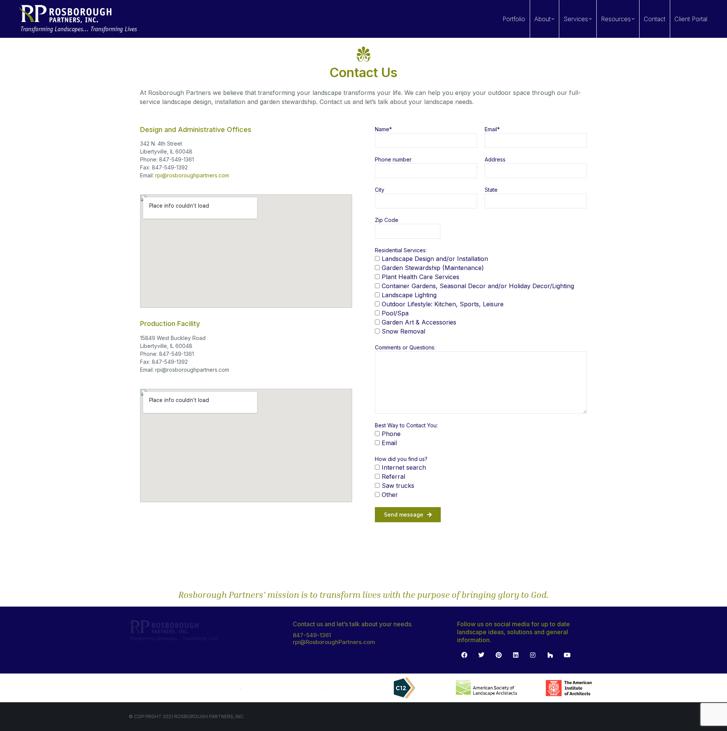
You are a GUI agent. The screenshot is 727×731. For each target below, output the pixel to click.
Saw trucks (398, 485)
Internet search (404, 467)
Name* (383, 129)
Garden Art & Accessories (419, 322)
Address (495, 159)
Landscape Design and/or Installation (435, 258)
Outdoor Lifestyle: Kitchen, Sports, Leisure (443, 304)
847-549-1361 (312, 635)
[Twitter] (481, 655)
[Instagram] (533, 655)
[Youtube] (567, 655)
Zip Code (386, 220)
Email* (492, 129)
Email (389, 443)
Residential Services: (401, 250)
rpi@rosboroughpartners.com (192, 175)
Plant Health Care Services (420, 277)
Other (390, 494)
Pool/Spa (395, 313)
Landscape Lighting (409, 295)
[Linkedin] (516, 655)
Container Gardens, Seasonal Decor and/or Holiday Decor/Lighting (478, 286)
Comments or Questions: (405, 347)
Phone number (393, 159)
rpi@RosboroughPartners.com (334, 642)
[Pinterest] (498, 655)
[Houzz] (550, 655)
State (491, 189)
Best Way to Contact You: (406, 425)
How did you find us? (401, 459)
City (379, 189)
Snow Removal (403, 331)
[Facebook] (464, 655)
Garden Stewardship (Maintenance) (433, 268)
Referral (393, 476)
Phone (391, 434)
